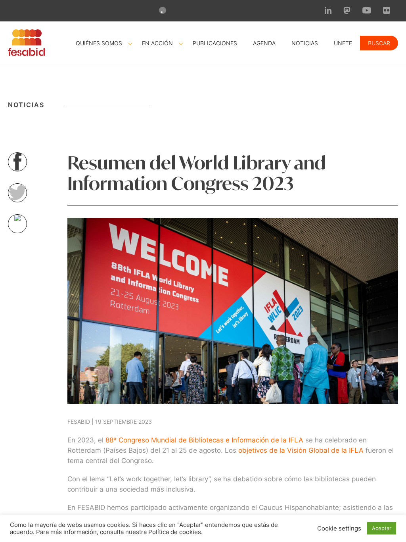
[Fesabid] (26, 54)
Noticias (304, 43)
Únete (343, 43)
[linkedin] (328, 11)
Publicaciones (215, 43)
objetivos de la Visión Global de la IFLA (300, 450)
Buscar (379, 43)
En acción (157, 43)
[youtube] (366, 11)
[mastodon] (346, 11)
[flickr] (386, 11)
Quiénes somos (99, 43)
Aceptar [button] (381, 528)
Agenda (264, 43)
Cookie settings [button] (339, 528)
